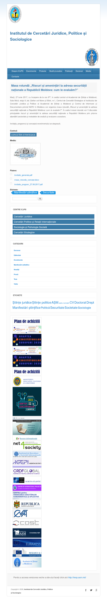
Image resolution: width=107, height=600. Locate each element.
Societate (71, 307)
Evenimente (31, 71)
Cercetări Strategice (24, 232)
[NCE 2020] (27, 345)
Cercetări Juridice (23, 216)
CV (72, 302)
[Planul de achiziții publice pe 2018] (27, 375)
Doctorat (79, 71)
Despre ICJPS (17, 71)
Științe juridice (22, 302)
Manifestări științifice (25, 192)
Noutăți (16, 269)
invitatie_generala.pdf (23, 175)
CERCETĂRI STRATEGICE (23, 134)
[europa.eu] (27, 556)
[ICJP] (15, 22)
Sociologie (84, 307)
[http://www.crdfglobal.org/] (27, 475)
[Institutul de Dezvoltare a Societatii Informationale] (27, 457)
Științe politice (41, 302)
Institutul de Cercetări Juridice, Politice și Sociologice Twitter (91, 590)
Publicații (69, 71)
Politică (45, 307)
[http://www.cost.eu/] (27, 527)
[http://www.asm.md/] (27, 567)
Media (88, 71)
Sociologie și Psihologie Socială (30, 227)
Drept (90, 302)
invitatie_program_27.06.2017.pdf (28, 184)
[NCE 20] (27, 332)
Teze (15, 279)
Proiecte (42, 71)
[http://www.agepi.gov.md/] (27, 467)
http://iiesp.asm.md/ (77, 577)
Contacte (15, 76)
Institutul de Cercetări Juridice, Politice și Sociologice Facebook (85, 590)
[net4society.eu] (27, 450)
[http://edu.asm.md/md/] (27, 537)
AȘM (55, 302)
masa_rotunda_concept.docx (26, 179)
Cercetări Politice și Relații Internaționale (35, 221)
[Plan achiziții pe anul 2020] (27, 324)
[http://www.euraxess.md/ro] (27, 546)
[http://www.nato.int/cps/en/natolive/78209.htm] (27, 483)
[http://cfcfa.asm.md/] (27, 499)
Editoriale (17, 255)
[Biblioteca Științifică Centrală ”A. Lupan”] (27, 439)
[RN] (27, 415)
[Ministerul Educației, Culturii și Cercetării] (27, 386)
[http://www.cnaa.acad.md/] (27, 517)
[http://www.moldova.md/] (27, 508)
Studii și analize (55, 71)
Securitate (48, 192)
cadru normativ (64, 303)
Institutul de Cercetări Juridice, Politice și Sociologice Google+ (96, 590)
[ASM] (91, 65)
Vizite (16, 284)
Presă (16, 274)
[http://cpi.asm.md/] (27, 490)
